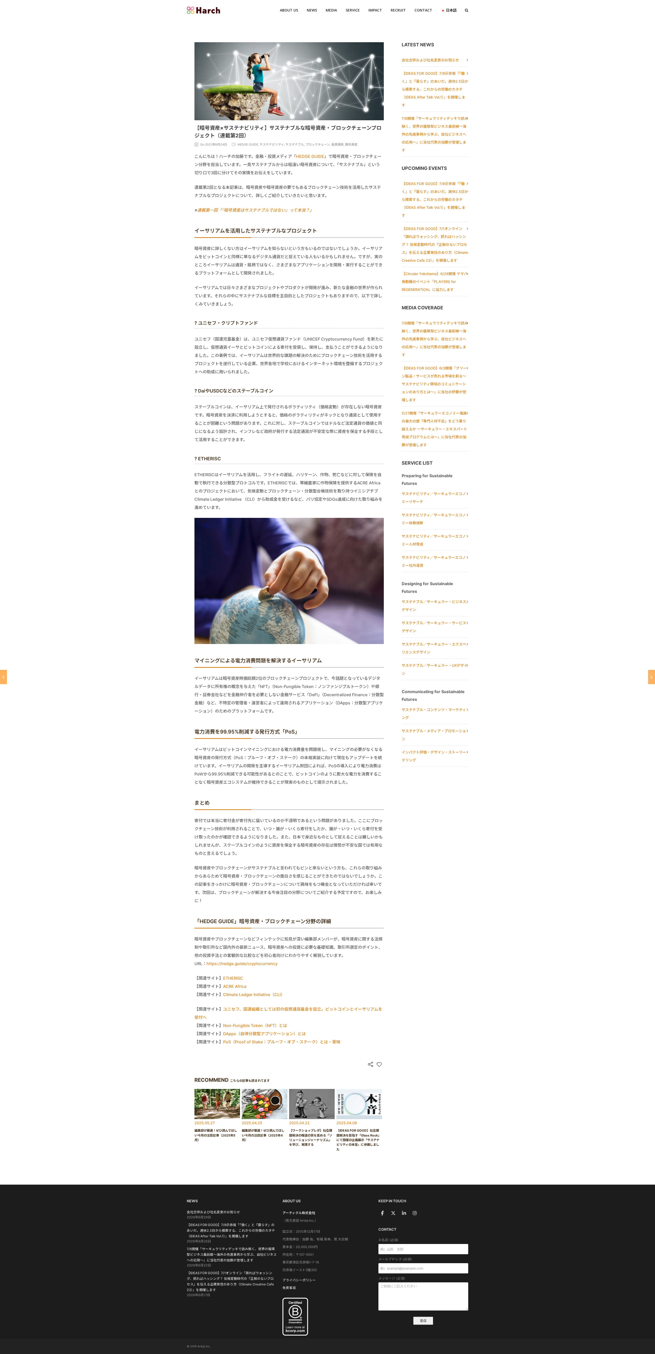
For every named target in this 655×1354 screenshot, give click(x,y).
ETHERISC (233, 978)
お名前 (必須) (388, 1240)
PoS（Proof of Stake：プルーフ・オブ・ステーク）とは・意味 (281, 1041)
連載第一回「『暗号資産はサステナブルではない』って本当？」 (255, 210)
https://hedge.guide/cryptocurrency (242, 963)
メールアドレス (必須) (395, 1259)
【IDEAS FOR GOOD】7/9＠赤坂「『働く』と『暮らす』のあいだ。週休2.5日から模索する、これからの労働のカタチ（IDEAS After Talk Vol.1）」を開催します (435, 89)
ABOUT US (289, 10)
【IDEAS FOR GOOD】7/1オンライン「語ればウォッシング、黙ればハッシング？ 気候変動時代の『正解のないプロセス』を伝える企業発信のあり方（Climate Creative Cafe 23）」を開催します (435, 244)
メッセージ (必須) (391, 1278)
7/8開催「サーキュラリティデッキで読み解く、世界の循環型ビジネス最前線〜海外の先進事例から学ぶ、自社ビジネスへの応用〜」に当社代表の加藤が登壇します (435, 134)
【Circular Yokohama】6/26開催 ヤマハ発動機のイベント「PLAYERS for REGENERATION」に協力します (434, 281)
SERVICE (353, 10)
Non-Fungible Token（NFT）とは (255, 1025)
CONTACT (423, 10)
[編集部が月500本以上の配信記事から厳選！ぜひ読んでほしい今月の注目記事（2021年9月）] (651, 677)
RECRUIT (398, 10)
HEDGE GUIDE (310, 156)
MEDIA (331, 10)
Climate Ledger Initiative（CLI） (254, 994)
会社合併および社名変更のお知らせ (430, 60)
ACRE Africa (234, 986)
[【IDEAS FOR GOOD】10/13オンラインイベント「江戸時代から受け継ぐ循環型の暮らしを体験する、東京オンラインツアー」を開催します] (3, 677)
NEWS (312, 10)
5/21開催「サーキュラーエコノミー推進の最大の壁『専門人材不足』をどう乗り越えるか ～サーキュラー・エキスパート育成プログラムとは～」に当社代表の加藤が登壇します (434, 429)
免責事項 (289, 1288)
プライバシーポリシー (299, 1280)
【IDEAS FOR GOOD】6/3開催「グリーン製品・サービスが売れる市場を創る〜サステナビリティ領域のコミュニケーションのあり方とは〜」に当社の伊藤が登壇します (434, 384)
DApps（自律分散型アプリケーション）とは (264, 1033)
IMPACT (375, 10)
